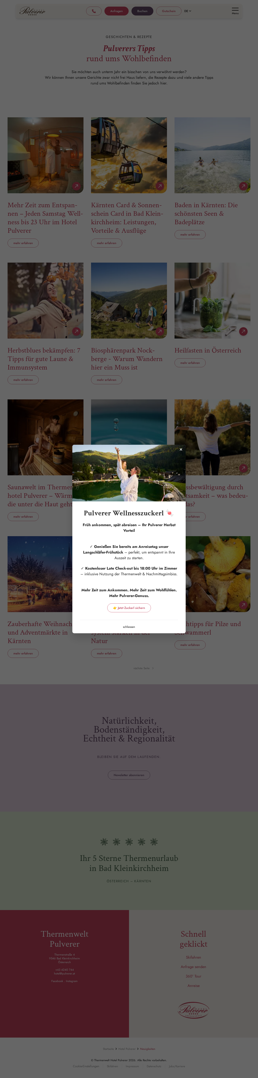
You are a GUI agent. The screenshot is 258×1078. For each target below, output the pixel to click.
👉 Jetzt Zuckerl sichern (129, 608)
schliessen (129, 627)
